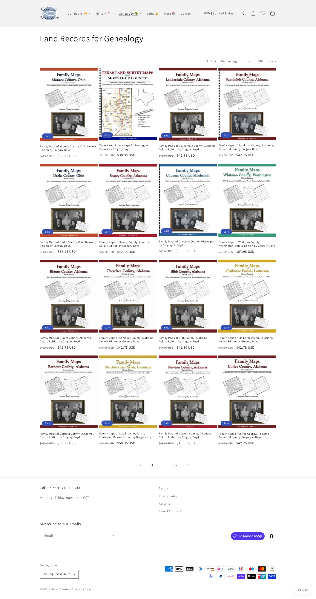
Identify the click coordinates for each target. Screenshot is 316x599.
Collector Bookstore (60, 589)
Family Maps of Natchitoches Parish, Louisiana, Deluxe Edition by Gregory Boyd (126, 435)
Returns (164, 503)
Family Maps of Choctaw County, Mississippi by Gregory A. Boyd (186, 243)
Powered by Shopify (83, 589)
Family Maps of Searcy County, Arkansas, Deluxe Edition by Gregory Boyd (125, 244)
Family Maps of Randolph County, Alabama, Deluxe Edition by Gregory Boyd (246, 147)
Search (163, 488)
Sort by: (211, 61)
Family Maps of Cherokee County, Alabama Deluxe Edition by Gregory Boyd (126, 339)
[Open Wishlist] (263, 13)
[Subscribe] (112, 536)
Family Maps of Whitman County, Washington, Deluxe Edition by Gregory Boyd (246, 244)
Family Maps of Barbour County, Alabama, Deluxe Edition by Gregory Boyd (67, 435)
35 (175, 465)
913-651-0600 (68, 487)
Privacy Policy (168, 496)
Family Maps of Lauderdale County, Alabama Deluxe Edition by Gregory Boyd (187, 147)
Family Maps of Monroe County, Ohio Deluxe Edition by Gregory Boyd (68, 148)
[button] (79, 13)
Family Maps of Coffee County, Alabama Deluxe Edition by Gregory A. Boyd (243, 435)
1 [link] (129, 465)
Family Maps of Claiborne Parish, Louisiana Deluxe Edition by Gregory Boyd (245, 339)
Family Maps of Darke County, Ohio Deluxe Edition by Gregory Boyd (67, 244)
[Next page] (187, 465)
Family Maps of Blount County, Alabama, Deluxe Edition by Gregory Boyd (66, 339)
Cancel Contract (170, 511)
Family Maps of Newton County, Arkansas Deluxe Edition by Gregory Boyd (185, 435)
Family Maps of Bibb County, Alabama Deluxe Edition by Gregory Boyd (183, 339)
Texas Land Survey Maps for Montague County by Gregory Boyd (123, 147)
